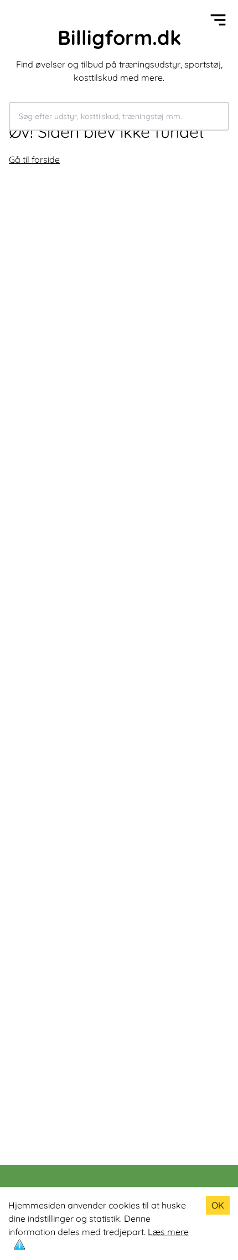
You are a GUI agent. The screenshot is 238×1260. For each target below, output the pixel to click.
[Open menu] (218, 20)
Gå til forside (34, 159)
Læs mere (168, 1231)
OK (217, 1205)
